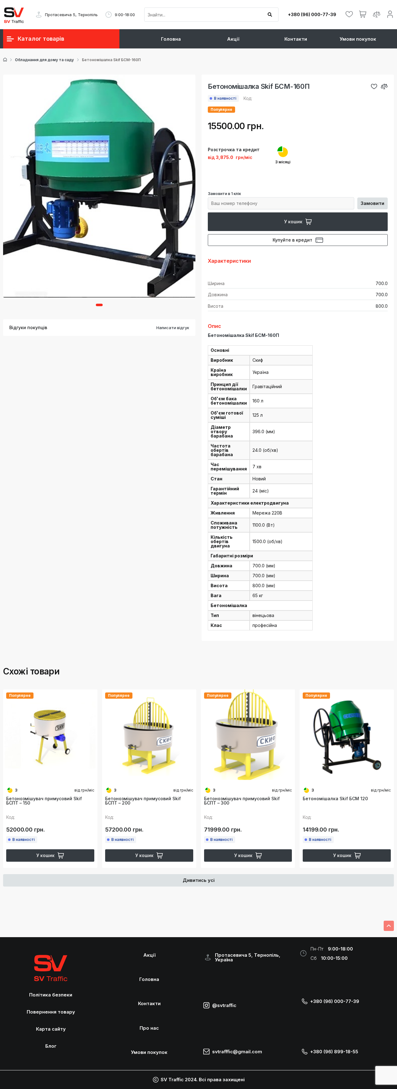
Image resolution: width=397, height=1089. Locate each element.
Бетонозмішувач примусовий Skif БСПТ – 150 (44, 800)
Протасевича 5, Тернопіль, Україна (247, 957)
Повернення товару (51, 1012)
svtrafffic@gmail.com (237, 1052)
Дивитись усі (199, 880)
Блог (50, 1046)
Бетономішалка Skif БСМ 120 (335, 798)
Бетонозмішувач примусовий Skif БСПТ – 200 (143, 800)
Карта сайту (51, 1029)
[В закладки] (374, 86)
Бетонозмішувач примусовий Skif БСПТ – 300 (242, 800)
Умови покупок (358, 39)
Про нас (149, 1028)
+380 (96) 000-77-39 (312, 14)
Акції (233, 39)
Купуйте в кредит (292, 240)
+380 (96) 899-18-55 (334, 1052)
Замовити (372, 203)
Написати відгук (172, 328)
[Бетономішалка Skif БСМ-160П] (99, 186)
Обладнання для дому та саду (44, 60)
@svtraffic (224, 1005)
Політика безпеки (50, 995)
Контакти (295, 39)
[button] (99, 305)
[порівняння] (384, 86)
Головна (171, 39)
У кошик (293, 221)
